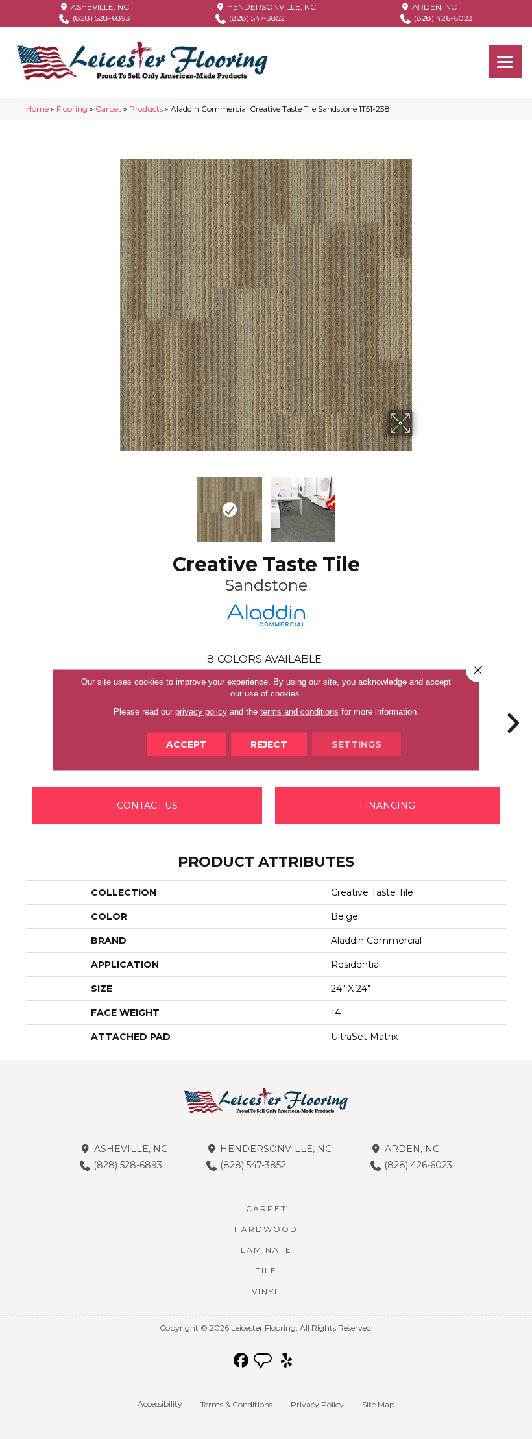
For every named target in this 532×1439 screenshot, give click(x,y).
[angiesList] (264, 1362)
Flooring (72, 109)
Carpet (108, 109)
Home (37, 109)
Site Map (378, 1404)
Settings (356, 744)
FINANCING (387, 805)
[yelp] (287, 1361)
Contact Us (147, 805)
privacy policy (201, 711)
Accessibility (160, 1403)
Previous (110, 503)
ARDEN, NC (433, 7)
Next (421, 503)
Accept (186, 744)
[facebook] (241, 1361)
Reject (268, 744)
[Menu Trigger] (505, 61)
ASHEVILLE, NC (99, 7)
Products (146, 109)
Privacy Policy (317, 1404)
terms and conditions (299, 711)
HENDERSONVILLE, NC (270, 7)
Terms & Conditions (236, 1404)
